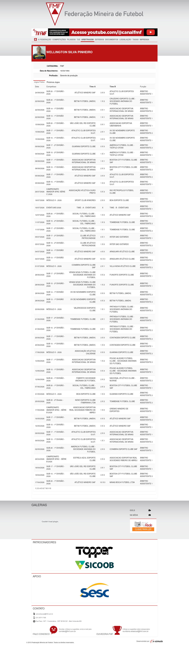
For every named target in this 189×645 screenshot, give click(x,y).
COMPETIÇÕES (59, 39)
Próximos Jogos (53, 82)
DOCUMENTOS (111, 39)
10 (50, 488)
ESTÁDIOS (99, 39)
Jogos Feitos (39, 82)
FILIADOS (71, 39)
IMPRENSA (144, 39)
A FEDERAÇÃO (44, 39)
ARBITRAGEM (87, 39)
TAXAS (135, 39)
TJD (78, 39)
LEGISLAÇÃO (125, 39)
